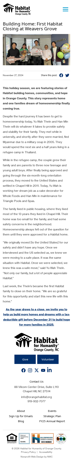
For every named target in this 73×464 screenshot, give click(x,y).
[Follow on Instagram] (30, 370)
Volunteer (48, 359)
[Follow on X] (36, 370)
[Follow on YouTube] (43, 370)
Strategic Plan (52, 416)
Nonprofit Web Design (32, 456)
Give (25, 359)
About (21, 411)
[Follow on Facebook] (23, 370)
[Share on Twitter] (67, 75)
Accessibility (45, 452)
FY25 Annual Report (52, 421)
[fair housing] (11, 438)
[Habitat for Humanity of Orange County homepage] (17, 9)
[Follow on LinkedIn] (49, 370)
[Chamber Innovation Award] (61, 438)
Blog (21, 421)
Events (52, 411)
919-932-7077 (36, 401)
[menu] (65, 9)
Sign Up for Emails (21, 416)
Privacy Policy (28, 452)
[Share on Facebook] (61, 75)
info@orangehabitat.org (36, 397)
